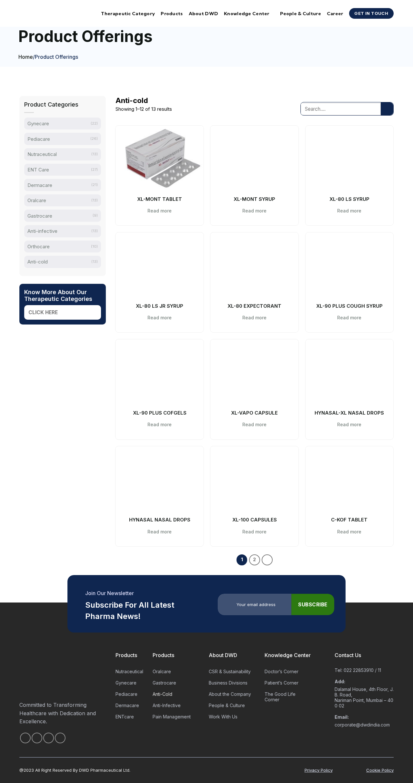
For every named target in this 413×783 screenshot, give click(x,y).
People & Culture (300, 13)
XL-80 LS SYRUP (349, 199)
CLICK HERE (43, 312)
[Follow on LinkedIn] (60, 738)
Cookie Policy (380, 770)
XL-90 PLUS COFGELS (159, 413)
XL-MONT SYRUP (254, 199)
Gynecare (38, 123)
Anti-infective (42, 231)
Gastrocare (39, 215)
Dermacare (39, 185)
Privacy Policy (319, 770)
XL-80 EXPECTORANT (254, 306)
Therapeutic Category (128, 13)
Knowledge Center (246, 13)
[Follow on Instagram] (37, 738)
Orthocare (38, 246)
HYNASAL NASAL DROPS (159, 520)
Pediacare (38, 139)
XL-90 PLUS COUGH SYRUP (349, 306)
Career (335, 13)
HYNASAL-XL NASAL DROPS (349, 413)
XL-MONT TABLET (159, 199)
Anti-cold (37, 262)
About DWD (203, 13)
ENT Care (38, 170)
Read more (159, 210)
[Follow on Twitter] (48, 738)
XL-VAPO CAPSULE (254, 413)
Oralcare (36, 200)
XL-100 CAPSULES (254, 520)
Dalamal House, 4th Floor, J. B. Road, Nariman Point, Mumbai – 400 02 (364, 697)
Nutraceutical (42, 154)
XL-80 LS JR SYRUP (159, 306)
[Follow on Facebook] (25, 738)
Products (172, 13)
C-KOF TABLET (349, 520)
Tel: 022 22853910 (354, 670)
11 (379, 670)
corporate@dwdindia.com (362, 724)
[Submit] (387, 108)
